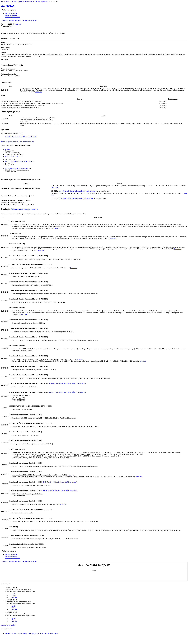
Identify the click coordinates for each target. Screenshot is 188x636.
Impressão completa (11, 15)
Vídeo (13, 595)
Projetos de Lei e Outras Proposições (36, 1)
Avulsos (7, 149)
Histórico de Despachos (12, 156)
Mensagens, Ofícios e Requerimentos (16, 168)
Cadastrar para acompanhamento (11, 20)
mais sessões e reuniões (8, 625)
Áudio (13, 594)
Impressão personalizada (12, 17)
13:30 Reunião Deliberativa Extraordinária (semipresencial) (77, 191)
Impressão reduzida (11, 13)
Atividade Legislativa (17, 1)
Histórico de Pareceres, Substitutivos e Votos (18, 161)
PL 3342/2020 (7, 6)
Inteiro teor (18, 24)
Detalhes (14, 597)
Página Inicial (5, 1)
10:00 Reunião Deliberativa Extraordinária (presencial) (76, 198)
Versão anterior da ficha (30, 20)
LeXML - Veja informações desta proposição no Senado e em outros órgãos (34, 633)
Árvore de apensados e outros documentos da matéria (17, 142)
